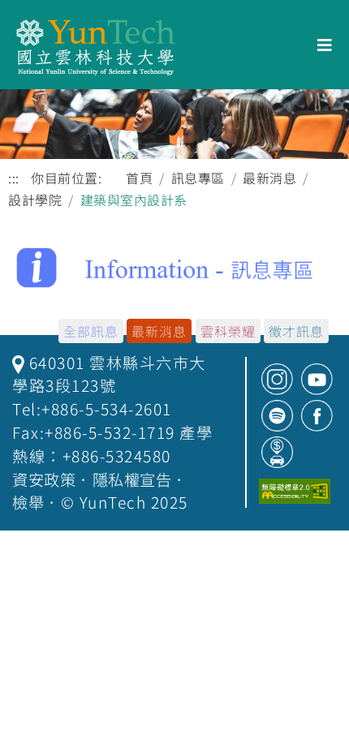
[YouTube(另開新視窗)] (317, 379)
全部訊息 (90, 331)
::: (13, 178)
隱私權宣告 (132, 479)
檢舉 (28, 502)
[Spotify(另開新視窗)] (277, 415)
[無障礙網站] (294, 491)
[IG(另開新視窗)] (277, 379)
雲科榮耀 (228, 331)
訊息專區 (198, 177)
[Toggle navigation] (325, 45)
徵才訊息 (296, 331)
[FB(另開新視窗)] (317, 415)
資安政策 (43, 479)
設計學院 (35, 199)
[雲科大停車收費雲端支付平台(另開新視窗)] (277, 452)
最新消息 (269, 177)
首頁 (139, 177)
